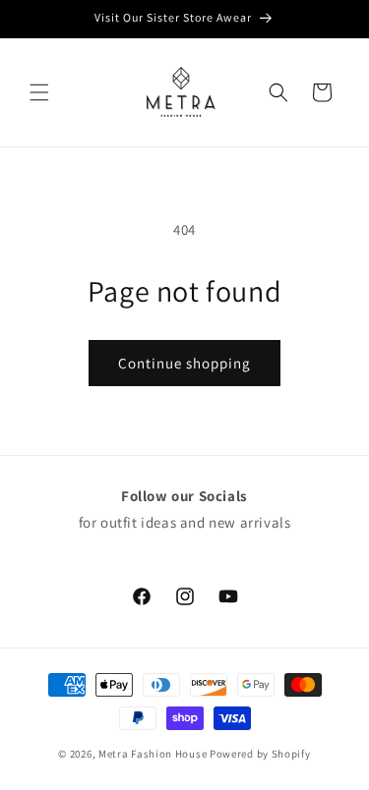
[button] (39, 92)
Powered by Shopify (260, 754)
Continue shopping (184, 363)
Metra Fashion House (152, 754)
